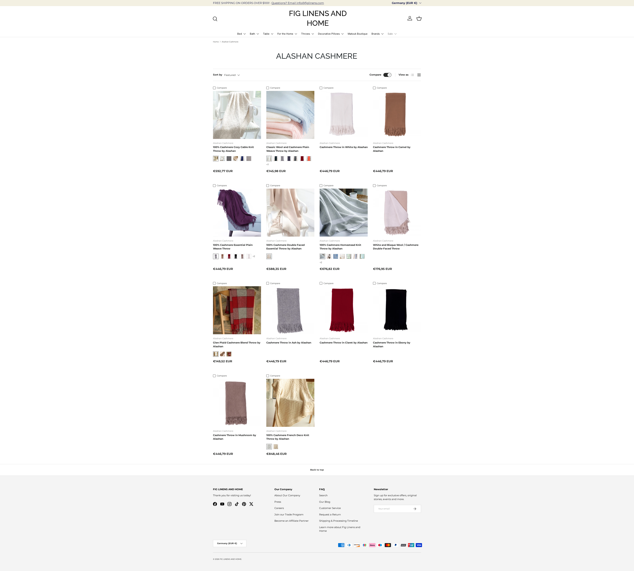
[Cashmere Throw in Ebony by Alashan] (397, 310)
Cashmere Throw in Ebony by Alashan (391, 344)
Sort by (217, 74)
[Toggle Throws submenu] (313, 34)
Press (277, 501)
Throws (305, 33)
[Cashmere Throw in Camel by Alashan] (397, 115)
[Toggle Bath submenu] (258, 34)
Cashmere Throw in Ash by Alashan (288, 342)
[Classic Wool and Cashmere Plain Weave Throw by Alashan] (290, 115)
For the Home (285, 33)
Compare (375, 74)
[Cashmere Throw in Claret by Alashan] (344, 310)
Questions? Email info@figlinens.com (297, 3)
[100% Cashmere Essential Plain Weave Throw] (237, 213)
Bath (252, 33)
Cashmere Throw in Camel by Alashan (391, 149)
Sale (390, 33)
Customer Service (330, 508)
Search (323, 495)
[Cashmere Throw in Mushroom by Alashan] (237, 403)
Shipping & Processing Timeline (338, 520)
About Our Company (287, 495)
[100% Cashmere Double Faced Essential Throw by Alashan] (290, 213)
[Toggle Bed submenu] (245, 34)
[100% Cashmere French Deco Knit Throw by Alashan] (290, 403)
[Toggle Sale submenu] (395, 34)
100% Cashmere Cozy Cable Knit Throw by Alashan (233, 149)
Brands (375, 33)
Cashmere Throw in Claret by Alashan (344, 342)
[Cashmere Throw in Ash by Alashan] (290, 310)
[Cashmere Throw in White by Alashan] (344, 115)
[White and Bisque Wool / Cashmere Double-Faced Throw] (397, 213)
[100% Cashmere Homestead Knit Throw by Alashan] (344, 213)
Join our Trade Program (288, 514)
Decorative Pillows (329, 33)
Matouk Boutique (358, 33)
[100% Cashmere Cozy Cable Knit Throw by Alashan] (237, 115)
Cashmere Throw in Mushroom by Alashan (234, 437)
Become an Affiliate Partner (291, 520)
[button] (419, 18)
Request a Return (330, 514)
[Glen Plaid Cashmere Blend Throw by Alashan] (237, 310)
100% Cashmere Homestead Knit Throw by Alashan (340, 246)
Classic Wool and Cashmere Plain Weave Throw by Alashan (287, 149)
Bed (239, 33)
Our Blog (324, 501)
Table (266, 33)
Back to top (317, 469)
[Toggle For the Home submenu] (296, 34)
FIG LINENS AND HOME (230, 559)
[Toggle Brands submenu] (382, 34)
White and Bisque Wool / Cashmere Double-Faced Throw (395, 246)
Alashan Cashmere (230, 42)
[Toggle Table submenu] (272, 34)
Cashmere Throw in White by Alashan (344, 147)
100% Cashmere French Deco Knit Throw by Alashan (287, 437)
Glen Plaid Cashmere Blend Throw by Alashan (236, 344)
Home (216, 42)
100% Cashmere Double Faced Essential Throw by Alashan (285, 246)
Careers (279, 508)
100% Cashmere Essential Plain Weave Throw (233, 246)
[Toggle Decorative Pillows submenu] (342, 34)
